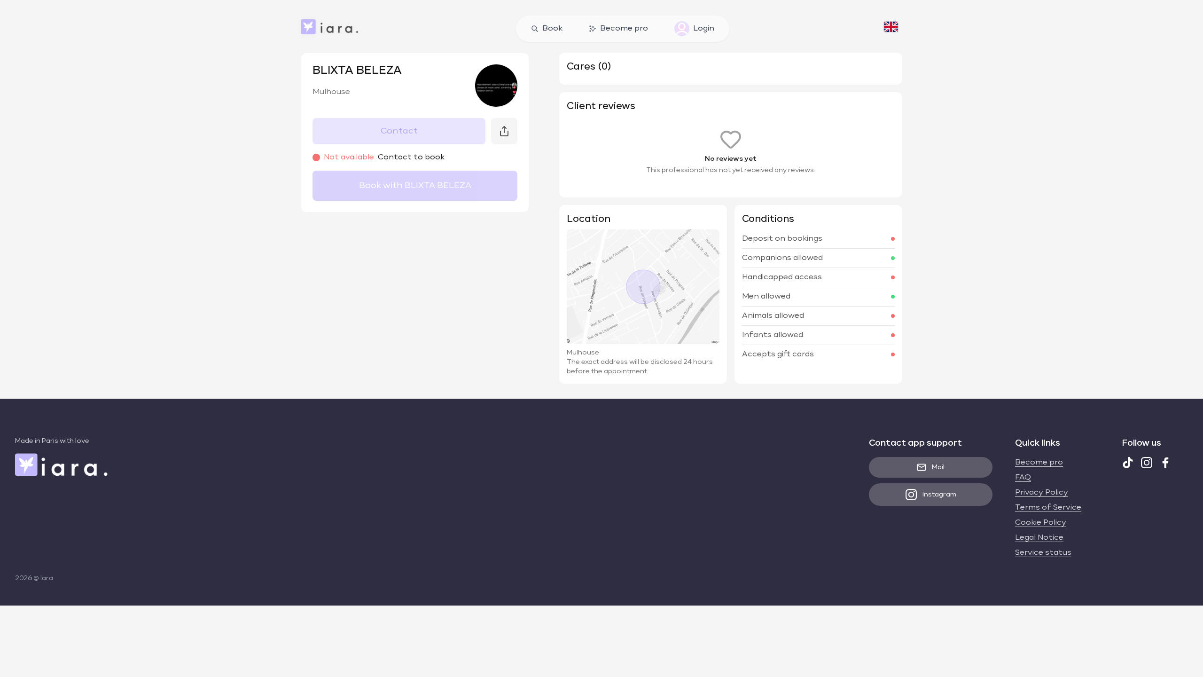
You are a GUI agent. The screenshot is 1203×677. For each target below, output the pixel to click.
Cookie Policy (1040, 523)
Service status (1043, 553)
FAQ (1023, 477)
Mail (938, 467)
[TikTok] (1127, 462)
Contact (399, 131)
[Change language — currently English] (891, 28)
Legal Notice (1039, 538)
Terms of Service (1048, 508)
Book (552, 28)
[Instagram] (1146, 462)
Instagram (939, 494)
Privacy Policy (1041, 492)
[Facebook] (1165, 462)
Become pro (624, 28)
